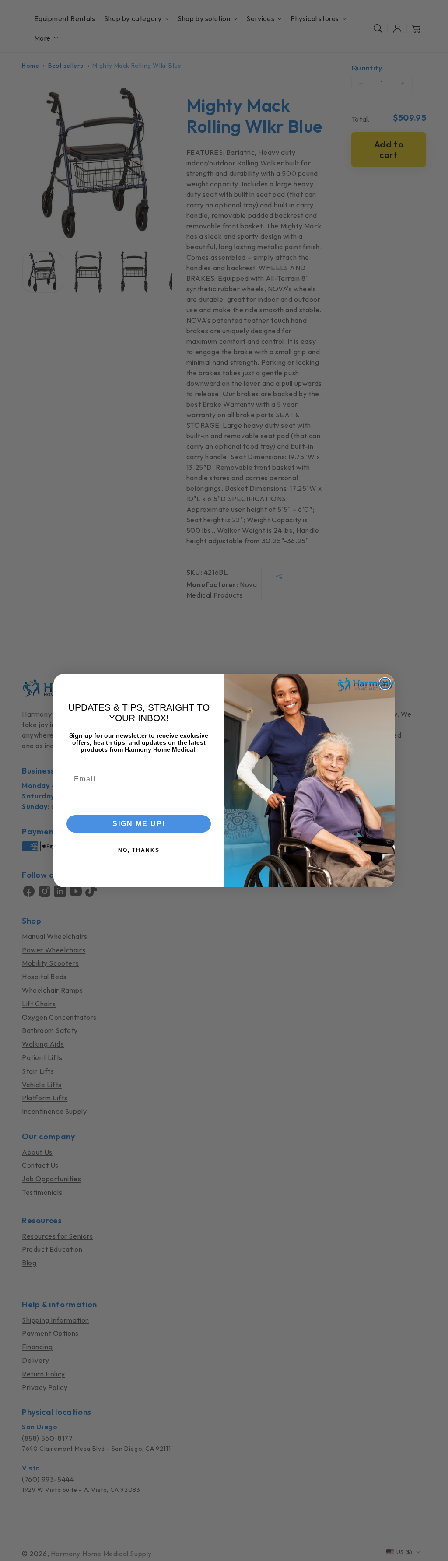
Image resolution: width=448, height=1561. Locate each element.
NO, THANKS (139, 850)
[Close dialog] (385, 683)
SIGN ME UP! (138, 823)
